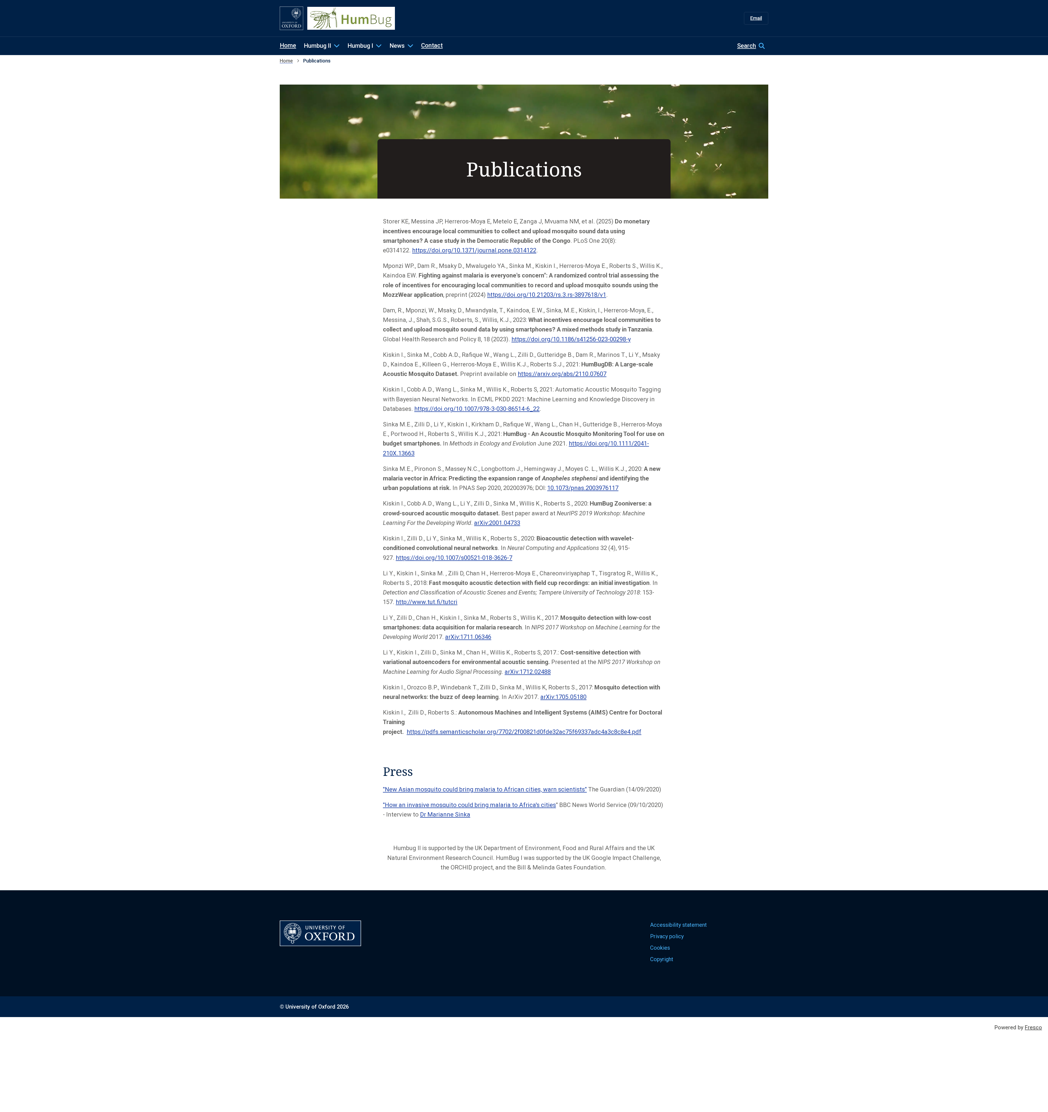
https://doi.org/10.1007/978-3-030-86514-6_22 (477, 408)
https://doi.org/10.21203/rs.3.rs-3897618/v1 (546, 294)
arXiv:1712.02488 (528, 671)
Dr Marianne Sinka (445, 814)
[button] (752, 46)
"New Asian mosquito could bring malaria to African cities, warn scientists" (485, 789)
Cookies (660, 947)
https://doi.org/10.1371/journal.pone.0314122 (474, 250)
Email (756, 18)
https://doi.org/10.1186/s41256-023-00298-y (571, 339)
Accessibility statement (678, 925)
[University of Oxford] (291, 18)
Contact (432, 45)
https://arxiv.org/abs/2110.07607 (562, 373)
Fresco (1033, 1027)
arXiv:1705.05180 (563, 696)
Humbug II (317, 45)
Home (288, 45)
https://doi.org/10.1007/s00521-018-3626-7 (454, 557)
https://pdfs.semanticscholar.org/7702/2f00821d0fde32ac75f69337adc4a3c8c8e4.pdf (524, 731)
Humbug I (360, 45)
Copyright (661, 959)
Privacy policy (667, 936)
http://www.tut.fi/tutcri (426, 602)
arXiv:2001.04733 (497, 522)
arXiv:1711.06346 (468, 636)
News (397, 45)
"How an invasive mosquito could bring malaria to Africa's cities (469, 805)
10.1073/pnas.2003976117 (582, 488)
